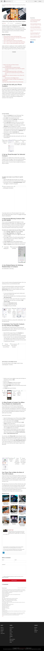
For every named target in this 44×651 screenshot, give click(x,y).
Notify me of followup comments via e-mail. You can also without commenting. (12, 577)
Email (16, 559)
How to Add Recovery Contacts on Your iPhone (13, 40)
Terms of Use (2, 633)
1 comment (11, 23)
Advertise (2, 630)
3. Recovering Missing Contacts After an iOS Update (12, 71)
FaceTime (11, 634)
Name (3, 559)
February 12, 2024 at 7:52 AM (22, 587)
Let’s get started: (8, 66)
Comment (3, 564)
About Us (2, 627)
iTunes (11, 633)
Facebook (35, 627)
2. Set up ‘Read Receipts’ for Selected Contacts (11, 67)
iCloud (11, 630)
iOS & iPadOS (12, 627)
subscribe (21, 576)
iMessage (11, 636)
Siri (10, 637)
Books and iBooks (12, 639)
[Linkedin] (3, 553)
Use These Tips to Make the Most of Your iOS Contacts (12, 81)
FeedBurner (36, 630)
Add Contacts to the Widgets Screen (12, 77)
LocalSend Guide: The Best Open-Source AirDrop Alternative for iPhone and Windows (35, 20)
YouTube (35, 631)
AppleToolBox (7, 1)
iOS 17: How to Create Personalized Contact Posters (14, 43)
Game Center (11, 640)
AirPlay (11, 642)
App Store (11, 631)
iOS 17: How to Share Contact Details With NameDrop (14, 41)
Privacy (2, 631)
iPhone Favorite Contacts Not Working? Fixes (12, 36)
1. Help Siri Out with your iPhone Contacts (10, 64)
